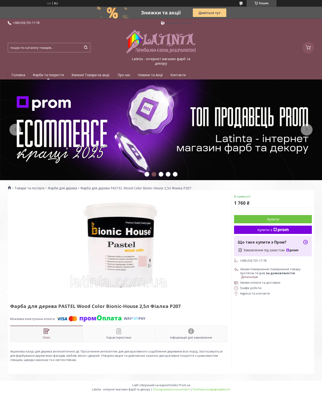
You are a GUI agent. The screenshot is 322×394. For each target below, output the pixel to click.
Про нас (124, 75)
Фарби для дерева (62, 188)
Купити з (264, 229)
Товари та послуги (29, 188)
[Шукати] (85, 47)
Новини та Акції (150, 75)
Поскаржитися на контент (171, 389)
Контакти (178, 75)
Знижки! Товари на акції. (90, 75)
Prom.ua (184, 385)
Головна (18, 75)
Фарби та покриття (48, 75)
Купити (273, 219)
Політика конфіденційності (211, 389)
